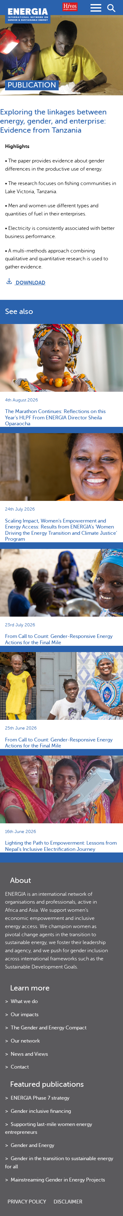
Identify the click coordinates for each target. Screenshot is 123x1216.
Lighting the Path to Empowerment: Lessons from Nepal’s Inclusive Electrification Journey (61, 846)
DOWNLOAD (30, 283)
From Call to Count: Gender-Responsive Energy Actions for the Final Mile (59, 639)
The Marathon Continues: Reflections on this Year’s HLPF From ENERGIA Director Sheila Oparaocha (55, 418)
